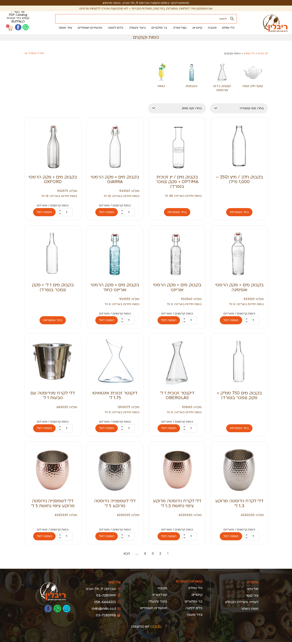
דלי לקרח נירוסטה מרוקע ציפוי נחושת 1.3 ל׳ (177, 503)
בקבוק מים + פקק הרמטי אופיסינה (239, 287)
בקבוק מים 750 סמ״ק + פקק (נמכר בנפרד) (239, 395)
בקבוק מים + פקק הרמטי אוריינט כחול (115, 287)
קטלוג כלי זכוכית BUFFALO (18, 20)
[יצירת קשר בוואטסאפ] (25, 27)
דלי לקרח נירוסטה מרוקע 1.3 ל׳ (239, 503)
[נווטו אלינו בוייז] (66, 608)
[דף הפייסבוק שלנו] (18, 27)
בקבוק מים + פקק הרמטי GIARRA (115, 179)
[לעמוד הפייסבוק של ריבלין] (48, 608)
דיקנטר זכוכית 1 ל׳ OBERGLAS (177, 395)
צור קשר (19, 12)
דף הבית (263, 53)
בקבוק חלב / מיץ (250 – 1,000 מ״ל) (239, 179)
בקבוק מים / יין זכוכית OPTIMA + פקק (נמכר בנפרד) (177, 182)
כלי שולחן (249, 53)
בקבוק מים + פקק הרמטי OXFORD (53, 179)
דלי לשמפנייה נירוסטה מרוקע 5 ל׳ (115, 503)
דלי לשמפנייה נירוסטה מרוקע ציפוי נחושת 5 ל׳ (53, 503)
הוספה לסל (106, 212)
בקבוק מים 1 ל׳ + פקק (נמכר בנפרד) (53, 287)
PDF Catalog (18, 15)
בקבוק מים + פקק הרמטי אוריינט (177, 287)
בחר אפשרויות (239, 212)
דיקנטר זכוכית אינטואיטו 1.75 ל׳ (114, 395)
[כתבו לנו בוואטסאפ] (57, 608)
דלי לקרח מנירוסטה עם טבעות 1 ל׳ (52, 395)
